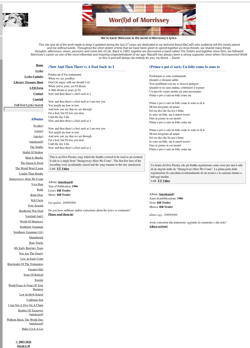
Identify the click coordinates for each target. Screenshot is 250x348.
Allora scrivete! (158, 226)
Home (39, 65)
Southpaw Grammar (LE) (28, 232)
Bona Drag (36, 195)
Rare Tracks (36, 243)
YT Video (63, 168)
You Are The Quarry (31, 253)
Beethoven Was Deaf (31, 211)
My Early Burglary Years (28, 248)
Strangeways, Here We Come (26, 179)
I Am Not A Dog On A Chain (25, 305)
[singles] (38, 136)
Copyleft (38, 99)
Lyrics (39, 71)
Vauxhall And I (34, 216)
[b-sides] (38, 125)
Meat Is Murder (34, 157)
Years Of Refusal (33, 274)
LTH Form (36, 88)
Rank (40, 189)
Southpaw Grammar (31, 227)
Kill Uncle (37, 200)
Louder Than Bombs (31, 173)
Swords (39, 280)
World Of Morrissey (31, 221)
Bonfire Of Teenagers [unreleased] (30, 312)
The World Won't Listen (29, 168)
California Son (35, 300)
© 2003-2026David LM (23, 344)
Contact (38, 93)
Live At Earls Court (31, 258)
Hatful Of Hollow (33, 152)
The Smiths (36, 147)
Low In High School (31, 294)
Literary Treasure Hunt (28, 82)
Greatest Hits (35, 269)
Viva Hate (37, 184)
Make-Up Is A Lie (32, 329)
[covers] (38, 131)
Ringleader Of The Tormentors (25, 264)
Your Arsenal (35, 205)
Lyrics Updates (34, 76)
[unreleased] (36, 141)
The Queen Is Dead (31, 163)
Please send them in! (60, 214)
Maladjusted (36, 237)
